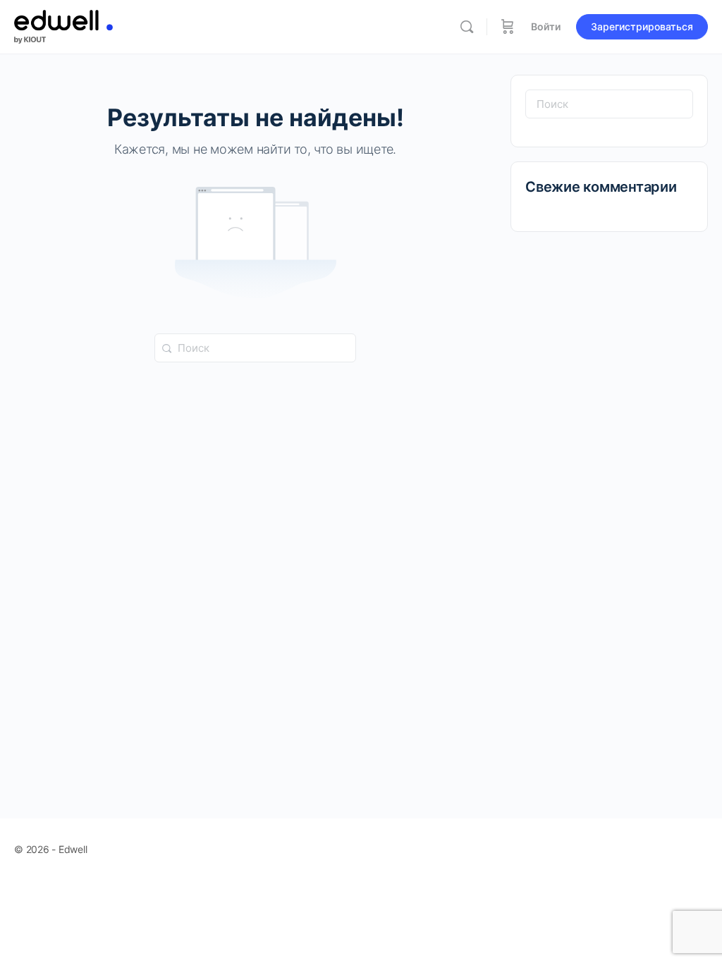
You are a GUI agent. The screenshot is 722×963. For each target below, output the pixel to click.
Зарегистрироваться (642, 26)
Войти (546, 26)
